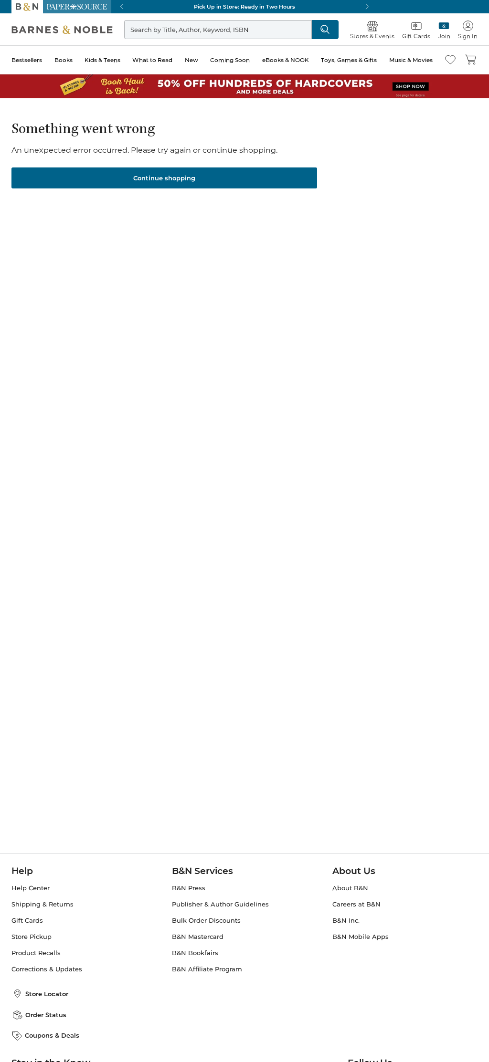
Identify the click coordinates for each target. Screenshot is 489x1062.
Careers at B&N (356, 904)
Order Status (45, 1015)
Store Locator (46, 994)
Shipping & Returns (42, 904)
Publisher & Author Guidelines (220, 904)
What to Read (152, 59)
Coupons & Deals (52, 1035)
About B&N (350, 888)
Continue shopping (164, 178)
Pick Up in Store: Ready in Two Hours (244, 6)
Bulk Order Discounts (206, 920)
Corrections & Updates (46, 969)
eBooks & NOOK (285, 59)
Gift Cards (27, 920)
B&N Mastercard (197, 936)
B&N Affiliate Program (207, 969)
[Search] (325, 29)
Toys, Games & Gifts (349, 59)
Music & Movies (411, 59)
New (191, 59)
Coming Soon (230, 59)
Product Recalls (36, 953)
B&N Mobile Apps (360, 936)
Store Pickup (31, 936)
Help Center (30, 888)
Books (63, 59)
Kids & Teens (102, 59)
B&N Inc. (346, 920)
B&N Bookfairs (195, 953)
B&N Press (188, 888)
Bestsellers (26, 59)
